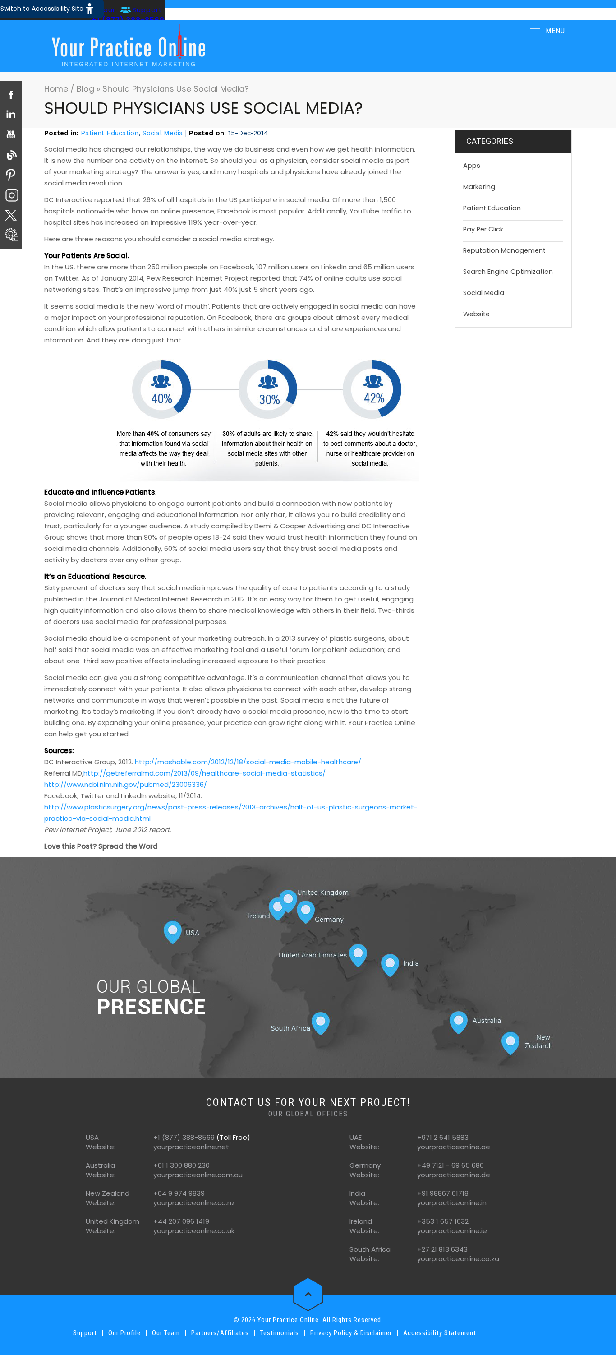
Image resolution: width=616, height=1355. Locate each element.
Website (476, 314)
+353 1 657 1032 (443, 1221)
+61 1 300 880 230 (181, 1165)
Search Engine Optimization (508, 271)
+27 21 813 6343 (442, 1249)
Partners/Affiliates (220, 1333)
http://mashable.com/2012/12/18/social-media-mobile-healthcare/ (248, 762)
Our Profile (124, 1333)
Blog (85, 88)
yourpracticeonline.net (191, 1147)
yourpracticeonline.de (453, 1174)
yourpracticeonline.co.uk (193, 1230)
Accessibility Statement (439, 1333)
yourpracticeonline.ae (453, 1147)
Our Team (166, 1333)
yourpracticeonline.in (452, 1202)
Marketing (479, 186)
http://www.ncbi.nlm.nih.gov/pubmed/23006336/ (125, 784)
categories (489, 141)
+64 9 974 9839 (179, 1193)
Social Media (163, 133)
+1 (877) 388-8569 (184, 1137)
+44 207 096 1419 (181, 1221)
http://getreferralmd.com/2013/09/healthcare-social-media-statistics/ (204, 773)
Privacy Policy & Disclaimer (351, 1333)
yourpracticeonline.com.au (198, 1174)
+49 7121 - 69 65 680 (450, 1165)
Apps (471, 165)
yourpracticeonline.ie (452, 1230)
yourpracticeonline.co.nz (194, 1202)
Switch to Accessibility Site (41, 8)
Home (57, 88)
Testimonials (279, 1333)
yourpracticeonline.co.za (458, 1258)
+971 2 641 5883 (443, 1137)
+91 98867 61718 (443, 1193)
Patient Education (109, 133)
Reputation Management (504, 250)
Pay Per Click (483, 229)
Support (147, 9)
